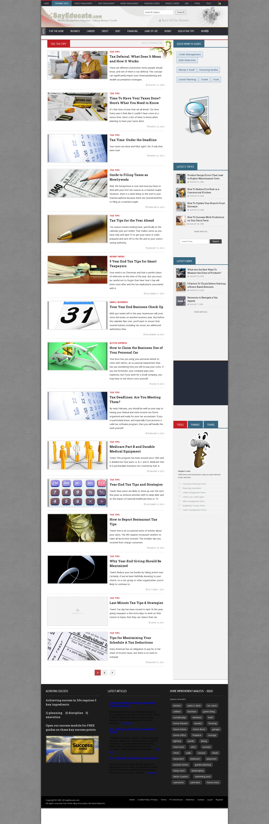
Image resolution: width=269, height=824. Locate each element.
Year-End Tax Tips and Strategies (136, 484)
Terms (163, 799)
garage (215, 729)
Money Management (129, 3)
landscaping (198, 770)
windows (197, 717)
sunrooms (178, 782)
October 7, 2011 (156, 589)
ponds (191, 741)
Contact (200, 799)
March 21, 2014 (156, 155)
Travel (197, 3)
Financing (132, 31)
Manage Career (172, 3)
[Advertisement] (200, 383)
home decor (199, 729)
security (206, 746)
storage (212, 735)
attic (193, 746)
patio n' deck (194, 705)
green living (209, 711)
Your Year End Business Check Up (136, 307)
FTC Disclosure (176, 799)
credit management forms (194, 492)
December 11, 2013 (155, 293)
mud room (178, 746)
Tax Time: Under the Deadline (133, 140)
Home (46, 3)
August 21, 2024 (156, 85)
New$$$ (205, 31)
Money (168, 31)
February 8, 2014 (156, 207)
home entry (213, 782)
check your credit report (193, 497)
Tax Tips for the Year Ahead (132, 220)
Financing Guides (152, 3)
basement (178, 758)
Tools (208, 3)
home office (179, 735)
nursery (201, 752)
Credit (105, 31)
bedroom (195, 758)
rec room (212, 705)
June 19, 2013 (158, 384)
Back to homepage (150, 43)
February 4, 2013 (156, 433)
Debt (117, 31)
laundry (198, 723)
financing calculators (192, 488)
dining (204, 741)
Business (75, 31)
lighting (177, 741)
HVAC (176, 752)
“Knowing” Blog (62, 3)
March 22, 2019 (156, 126)
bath (210, 717)
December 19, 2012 (155, 504)
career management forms (194, 510)
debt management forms (194, 501)
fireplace (197, 735)
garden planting (203, 764)
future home (179, 729)
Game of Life (151, 31)
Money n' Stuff (186, 69)
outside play (179, 717)
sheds (215, 752)
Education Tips (186, 31)
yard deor (195, 782)
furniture (192, 711)
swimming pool (202, 776)
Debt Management (106, 3)
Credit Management (83, 3)
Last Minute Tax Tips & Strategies (136, 603)
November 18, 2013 (155, 334)
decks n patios (180, 776)
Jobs (187, 3)
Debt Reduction (187, 60)
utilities (177, 711)
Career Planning (187, 79)
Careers (91, 31)
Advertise (190, 799)
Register (219, 799)
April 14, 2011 (157, 622)
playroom (211, 758)
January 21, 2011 (156, 662)
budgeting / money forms (194, 505)
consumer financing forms (194, 484)
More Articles (200, 231)
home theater (180, 723)
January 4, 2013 (156, 471)
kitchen (177, 705)
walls (188, 752)
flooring (213, 723)
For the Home (56, 31)
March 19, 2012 (156, 547)
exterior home (180, 764)
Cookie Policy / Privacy (148, 799)
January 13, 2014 (156, 248)
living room (179, 770)
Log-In (210, 799)
